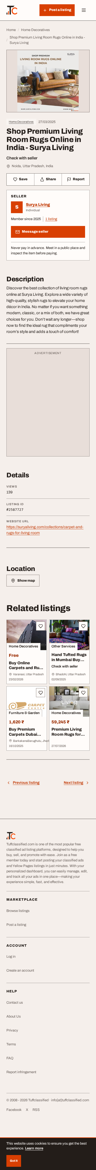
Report (79, 179)
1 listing (51, 219)
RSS (36, 1110)
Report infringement (21, 1072)
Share (51, 179)
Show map (26, 580)
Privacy (12, 1030)
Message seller (35, 231)
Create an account (20, 970)
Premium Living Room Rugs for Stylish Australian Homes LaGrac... (68, 736)
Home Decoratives (21, 121)
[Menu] (84, 10)
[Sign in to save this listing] (40, 626)
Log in (10, 956)
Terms (11, 1044)
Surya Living (38, 204)
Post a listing (16, 925)
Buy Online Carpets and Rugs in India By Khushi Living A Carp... (26, 670)
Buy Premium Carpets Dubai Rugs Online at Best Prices (23, 736)
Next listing (73, 783)
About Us (13, 1016)
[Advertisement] (48, 405)
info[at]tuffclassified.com (70, 1100)
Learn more (34, 1148)
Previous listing (26, 783)
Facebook (14, 1110)
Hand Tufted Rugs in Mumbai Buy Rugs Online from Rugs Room (69, 662)
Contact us (14, 1002)
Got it (14, 1160)
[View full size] (48, 81)
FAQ (9, 1058)
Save (23, 179)
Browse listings (18, 911)
